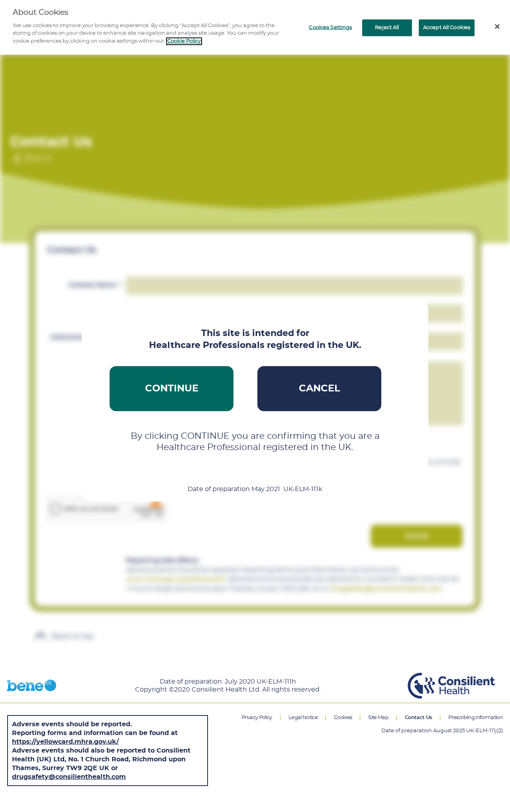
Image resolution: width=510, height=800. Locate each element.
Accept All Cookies (446, 27)
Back (37, 158)
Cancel (319, 388)
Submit (417, 536)
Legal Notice (303, 717)
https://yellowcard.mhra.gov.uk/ (65, 742)
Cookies (343, 717)
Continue (171, 388)
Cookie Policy (184, 41)
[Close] (497, 26)
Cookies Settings (330, 27)
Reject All (387, 27)
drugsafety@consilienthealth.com (69, 777)
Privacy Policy (256, 717)
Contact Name (95, 285)
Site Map (378, 717)
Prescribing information (475, 717)
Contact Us (418, 717)
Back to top (71, 636)
